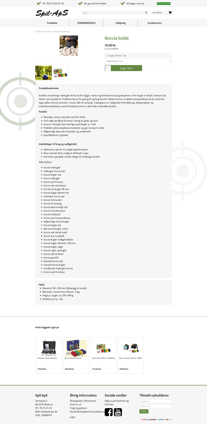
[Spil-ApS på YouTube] (118, 411)
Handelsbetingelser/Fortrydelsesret (87, 411)
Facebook (120, 400)
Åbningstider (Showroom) (83, 400)
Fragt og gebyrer (78, 407)
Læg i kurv (126, 68)
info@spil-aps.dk (49, 411)
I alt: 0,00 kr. (157, 12)
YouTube (109, 404)
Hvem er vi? (75, 404)
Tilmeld (144, 411)
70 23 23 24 (45, 407)
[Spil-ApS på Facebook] (109, 411)
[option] (43, 73)
